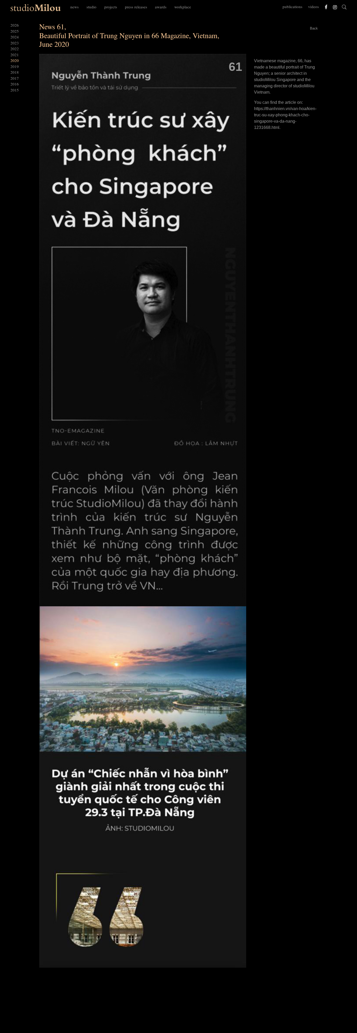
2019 (14, 66)
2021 (14, 54)
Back (314, 28)
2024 (14, 36)
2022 (14, 48)
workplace (182, 6)
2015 (14, 90)
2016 (14, 84)
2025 (14, 31)
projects (110, 6)
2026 (14, 25)
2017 (14, 78)
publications (292, 6)
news (74, 6)
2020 (14, 60)
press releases (136, 6)
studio (91, 6)
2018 (14, 72)
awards (160, 6)
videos (313, 6)
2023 (14, 42)
